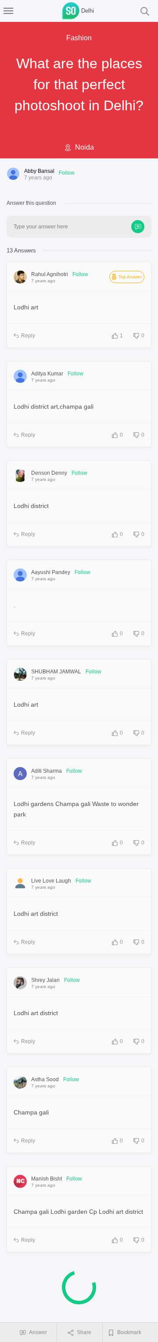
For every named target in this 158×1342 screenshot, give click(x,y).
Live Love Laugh (51, 881)
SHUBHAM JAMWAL (56, 672)
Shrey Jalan (45, 980)
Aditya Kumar (47, 374)
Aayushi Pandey (50, 572)
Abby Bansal (39, 171)
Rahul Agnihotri (49, 274)
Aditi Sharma (46, 771)
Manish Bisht (46, 1179)
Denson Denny (49, 473)
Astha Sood (45, 1079)
